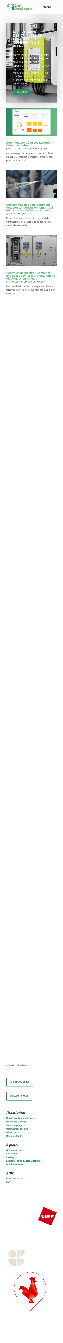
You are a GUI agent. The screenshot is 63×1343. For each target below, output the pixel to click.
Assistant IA (19, 1082)
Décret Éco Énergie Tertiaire (20, 1118)
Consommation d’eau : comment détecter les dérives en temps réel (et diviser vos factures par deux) (29, 207)
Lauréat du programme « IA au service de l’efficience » (30, 1024)
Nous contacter (14, 1178)
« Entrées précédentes (17, 1065)
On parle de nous (34, 863)
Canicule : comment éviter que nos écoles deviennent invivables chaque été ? (30, 694)
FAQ (8, 1182)
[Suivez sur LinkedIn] (40, 1192)
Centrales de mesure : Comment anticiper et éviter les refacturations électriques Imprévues (30, 275)
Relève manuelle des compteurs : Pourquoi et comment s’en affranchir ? (29, 39)
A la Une (17, 148)
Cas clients (11, 1153)
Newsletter (19, 1096)
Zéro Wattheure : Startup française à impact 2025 (26, 858)
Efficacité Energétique (37, 148)
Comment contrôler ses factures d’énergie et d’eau (28, 144)
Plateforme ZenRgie (16, 1122)
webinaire (14, 364)
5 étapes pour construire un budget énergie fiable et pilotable (28, 354)
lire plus (14, 386)
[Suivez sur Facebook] (54, 1192)
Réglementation (17, 618)
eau (24, 148)
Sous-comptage (14, 1125)
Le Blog (10, 1157)
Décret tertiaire (34, 780)
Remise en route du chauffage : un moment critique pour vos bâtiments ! (31, 526)
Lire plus (21, 92)
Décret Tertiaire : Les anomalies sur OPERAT (31, 775)
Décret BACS (12, 1132)
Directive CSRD (14, 1136)
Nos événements (14, 1164)
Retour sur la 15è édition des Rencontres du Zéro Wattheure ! (31, 440)
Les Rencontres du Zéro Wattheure (24, 1161)
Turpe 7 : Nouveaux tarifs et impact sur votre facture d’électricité (28, 939)
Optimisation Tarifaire (17, 1129)
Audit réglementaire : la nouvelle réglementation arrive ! (31, 608)
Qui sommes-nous (15, 1150)
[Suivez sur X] (47, 1192)
